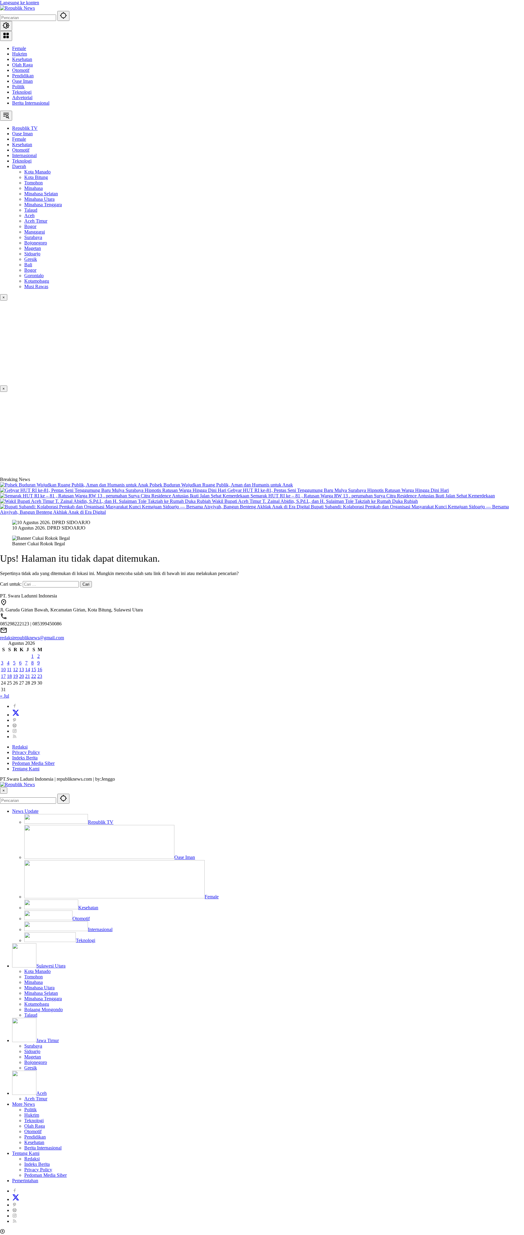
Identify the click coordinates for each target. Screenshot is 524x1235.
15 (33, 669)
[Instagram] (14, 731)
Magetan (32, 1056)
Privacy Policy (26, 752)
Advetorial (22, 97)
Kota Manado (37, 971)
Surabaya (33, 1045)
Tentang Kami (25, 768)
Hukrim (19, 53)
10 (3, 669)
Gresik (30, 1067)
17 (3, 676)
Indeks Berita (25, 757)
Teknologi (22, 92)
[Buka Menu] (6, 36)
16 (39, 669)
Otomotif (20, 70)
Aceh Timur (35, 1098)
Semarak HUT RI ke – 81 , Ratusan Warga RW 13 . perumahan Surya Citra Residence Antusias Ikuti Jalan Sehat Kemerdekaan (372, 495)
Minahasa (33, 982)
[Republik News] (17, 8)
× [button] (3, 790)
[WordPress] (14, 725)
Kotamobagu (36, 1004)
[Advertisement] (182, 343)
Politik (18, 86)
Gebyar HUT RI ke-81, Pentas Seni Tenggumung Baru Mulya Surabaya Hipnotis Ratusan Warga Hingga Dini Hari (338, 490)
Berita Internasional (30, 103)
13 (21, 669)
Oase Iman (22, 81)
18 (9, 676)
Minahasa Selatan (41, 993)
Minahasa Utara (39, 987)
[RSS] (14, 736)
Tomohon (33, 976)
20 (21, 676)
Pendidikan (23, 75)
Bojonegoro (35, 1062)
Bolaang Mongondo (43, 1009)
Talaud (30, 1015)
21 (27, 676)
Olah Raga (22, 64)
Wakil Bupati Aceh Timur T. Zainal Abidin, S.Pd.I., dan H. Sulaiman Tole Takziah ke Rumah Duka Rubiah (315, 501)
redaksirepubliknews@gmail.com (32, 637)
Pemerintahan (25, 1180)
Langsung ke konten (19, 2)
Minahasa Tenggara (43, 998)
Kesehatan (22, 59)
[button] (63, 16)
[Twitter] (15, 714)
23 (39, 676)
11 (9, 669)
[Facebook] (14, 706)
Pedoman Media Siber (33, 763)
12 (15, 669)
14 (27, 669)
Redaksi (20, 746)
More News (23, 1104)
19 (15, 676)
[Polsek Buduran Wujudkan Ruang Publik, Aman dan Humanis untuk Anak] (74, 484)
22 (33, 676)
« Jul (4, 695)
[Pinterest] (14, 720)
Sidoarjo (32, 1051)
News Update (25, 811)
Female (19, 48)
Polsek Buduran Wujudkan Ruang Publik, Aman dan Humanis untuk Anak (221, 484)
